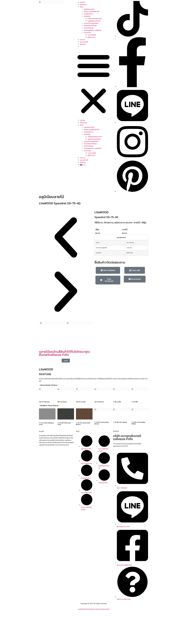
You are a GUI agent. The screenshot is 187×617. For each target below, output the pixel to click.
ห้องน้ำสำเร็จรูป (89, 28)
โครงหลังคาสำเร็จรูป (90, 25)
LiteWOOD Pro (89, 14)
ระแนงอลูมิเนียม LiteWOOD (92, 30)
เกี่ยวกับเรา (83, 4)
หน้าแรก (82, 2)
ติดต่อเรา (83, 44)
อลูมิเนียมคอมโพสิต (94, 21)
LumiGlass (87, 32)
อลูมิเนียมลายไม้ (89, 9)
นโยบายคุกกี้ (105, 609)
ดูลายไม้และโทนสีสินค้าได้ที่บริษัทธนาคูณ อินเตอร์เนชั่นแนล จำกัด (64, 353)
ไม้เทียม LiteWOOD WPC (92, 11)
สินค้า (81, 7)
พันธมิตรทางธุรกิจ (94, 609)
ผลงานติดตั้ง (84, 42)
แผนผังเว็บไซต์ (82, 609)
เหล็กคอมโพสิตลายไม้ (95, 18)
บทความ (82, 39)
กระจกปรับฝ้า (92, 35)
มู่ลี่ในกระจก (91, 37)
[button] (93, 83)
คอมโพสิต (87, 16)
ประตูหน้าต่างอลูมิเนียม (91, 23)
